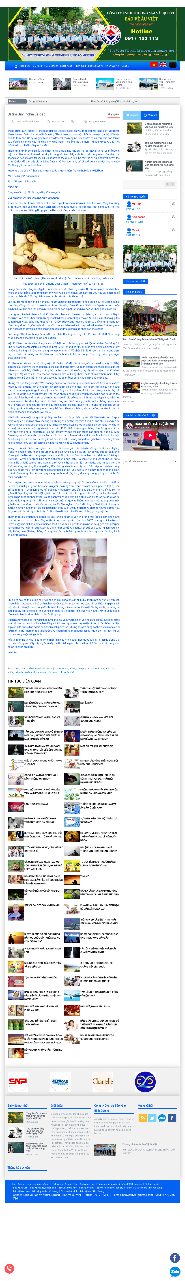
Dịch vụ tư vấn (152, 1184)
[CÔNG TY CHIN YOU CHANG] (102, 1081)
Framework (101, 121)
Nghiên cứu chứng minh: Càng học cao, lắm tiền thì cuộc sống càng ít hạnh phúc (43, 880)
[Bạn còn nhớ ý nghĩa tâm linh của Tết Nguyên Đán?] (150, 318)
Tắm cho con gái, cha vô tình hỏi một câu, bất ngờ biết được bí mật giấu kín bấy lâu (43, 735)
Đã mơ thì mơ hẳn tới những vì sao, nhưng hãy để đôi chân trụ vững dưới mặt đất (43, 750)
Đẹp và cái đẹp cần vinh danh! (41, 905)
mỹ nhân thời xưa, (60, 668)
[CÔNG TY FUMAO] (145, 1081)
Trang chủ (25, 66)
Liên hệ (125, 66)
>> (41, 82)
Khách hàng (66, 66)
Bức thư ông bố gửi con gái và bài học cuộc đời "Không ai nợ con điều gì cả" (42, 938)
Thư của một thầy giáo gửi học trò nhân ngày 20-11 (101, 101)
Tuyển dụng (80, 66)
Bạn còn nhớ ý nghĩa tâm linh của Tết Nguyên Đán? (149, 339)
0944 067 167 (133, 208)
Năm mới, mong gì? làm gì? (95, 1006)
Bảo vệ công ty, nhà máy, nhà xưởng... (30, 1184)
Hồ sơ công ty (51, 66)
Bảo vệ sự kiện (36, 79)
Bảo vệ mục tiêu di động (92, 1191)
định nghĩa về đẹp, (67, 672)
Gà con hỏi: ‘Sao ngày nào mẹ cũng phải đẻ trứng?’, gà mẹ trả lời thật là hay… (43, 865)
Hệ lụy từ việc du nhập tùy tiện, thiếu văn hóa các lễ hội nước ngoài (98, 837)
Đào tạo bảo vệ (95, 66)
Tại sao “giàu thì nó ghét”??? (41, 977)
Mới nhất (152, 115)
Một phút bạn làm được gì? (96, 746)
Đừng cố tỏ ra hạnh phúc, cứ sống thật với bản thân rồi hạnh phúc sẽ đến (97, 779)
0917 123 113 (133, 235)
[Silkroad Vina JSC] (18, 1081)
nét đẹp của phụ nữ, (80, 668)
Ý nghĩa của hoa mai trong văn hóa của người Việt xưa (159, 125)
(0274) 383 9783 (134, 222)
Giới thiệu (37, 66)
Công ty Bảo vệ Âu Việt (27, 121)
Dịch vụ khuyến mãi (61, 1184)
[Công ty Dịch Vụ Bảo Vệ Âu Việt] (92, 34)
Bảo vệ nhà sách (69, 1191)
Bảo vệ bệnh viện (21, 1191)
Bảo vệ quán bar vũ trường (45, 1191)
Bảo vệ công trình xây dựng (148, 1187)
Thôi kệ (84, 876)
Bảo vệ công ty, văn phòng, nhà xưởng (124, 82)
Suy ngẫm (113, 114)
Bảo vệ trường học (68, 1187)
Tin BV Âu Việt (112, 66)
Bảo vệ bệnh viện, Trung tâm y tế (167, 82)
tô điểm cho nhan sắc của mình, (41, 672)
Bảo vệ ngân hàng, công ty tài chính (114, 1187)
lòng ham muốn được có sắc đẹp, (33, 668)
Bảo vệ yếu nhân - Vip (84, 1184)
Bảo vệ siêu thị (86, 1187)
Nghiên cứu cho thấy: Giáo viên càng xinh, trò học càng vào (159, 164)
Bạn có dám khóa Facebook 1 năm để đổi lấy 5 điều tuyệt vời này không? (42, 996)
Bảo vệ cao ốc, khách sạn (43, 1187)
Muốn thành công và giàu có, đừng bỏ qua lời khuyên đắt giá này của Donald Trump (99, 735)
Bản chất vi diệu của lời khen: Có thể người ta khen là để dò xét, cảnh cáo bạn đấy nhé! (99, 1024)
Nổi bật (134, 115)
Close (11, 63)
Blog (91, 121)
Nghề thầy (86, 702)
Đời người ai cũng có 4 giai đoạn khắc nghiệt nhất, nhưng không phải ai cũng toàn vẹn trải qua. (43, 1039)
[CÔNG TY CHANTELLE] (60, 1081)
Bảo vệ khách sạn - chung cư (80, 80)
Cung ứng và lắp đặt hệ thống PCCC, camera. (120, 1184)
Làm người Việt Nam (36, 804)
